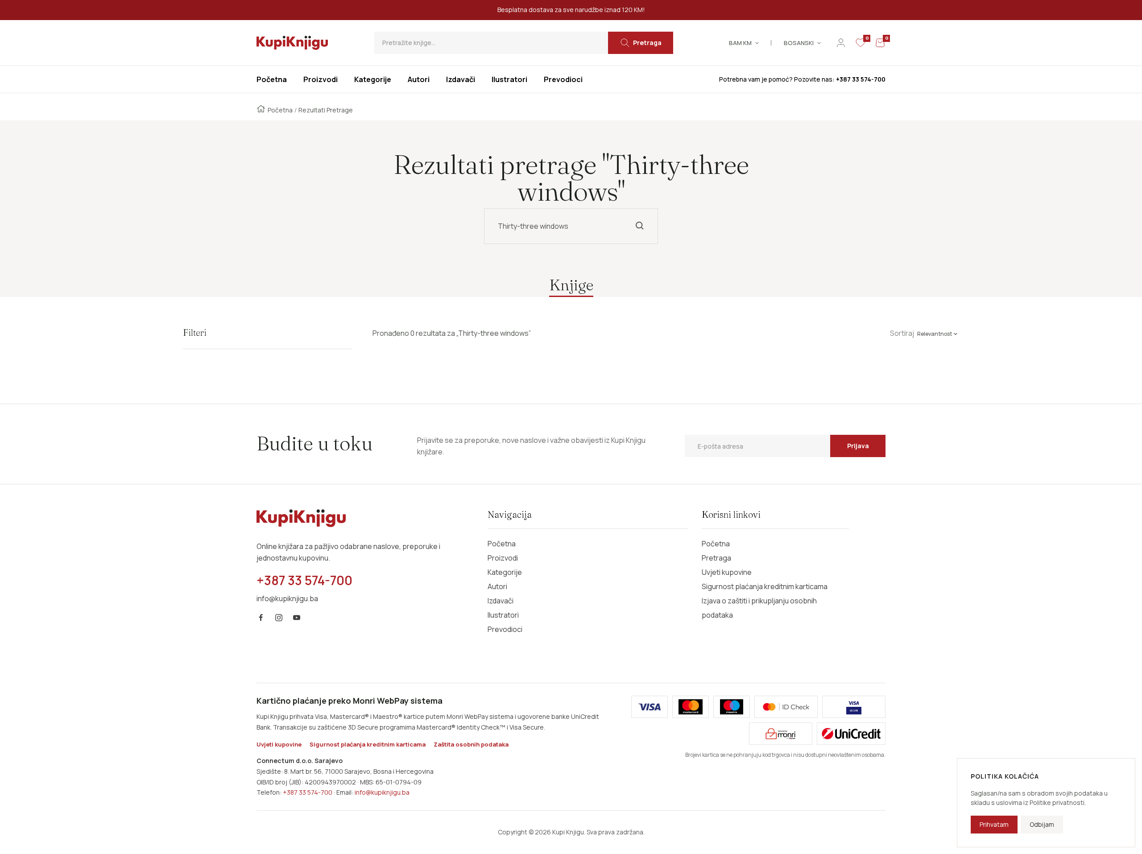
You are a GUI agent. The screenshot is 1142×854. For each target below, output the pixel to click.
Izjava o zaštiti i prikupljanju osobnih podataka (759, 608)
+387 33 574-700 (307, 792)
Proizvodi (503, 558)
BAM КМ (740, 43)
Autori (497, 586)
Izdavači (500, 601)
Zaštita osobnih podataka (471, 744)
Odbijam (1042, 824)
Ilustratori (503, 615)
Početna (280, 110)
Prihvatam (994, 824)
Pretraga (716, 558)
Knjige (571, 285)
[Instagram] (278, 617)
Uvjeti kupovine (727, 572)
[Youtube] (296, 617)
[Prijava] (841, 42)
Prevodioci (505, 629)
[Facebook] (261, 617)
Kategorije (505, 572)
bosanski (799, 43)
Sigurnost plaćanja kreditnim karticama (765, 586)
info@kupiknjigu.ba (382, 792)
